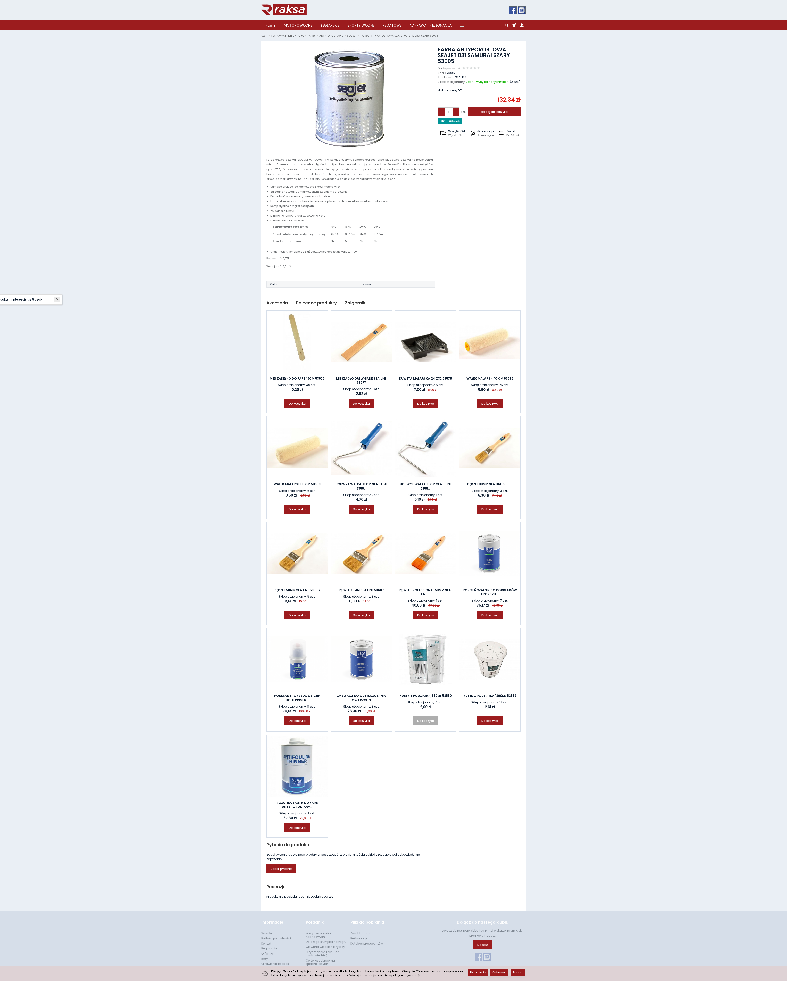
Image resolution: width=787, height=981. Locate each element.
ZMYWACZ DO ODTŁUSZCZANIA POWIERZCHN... (361, 698)
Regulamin (269, 948)
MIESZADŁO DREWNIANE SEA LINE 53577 (361, 380)
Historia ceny (448, 90)
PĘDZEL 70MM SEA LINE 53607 (361, 590)
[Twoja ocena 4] (475, 68)
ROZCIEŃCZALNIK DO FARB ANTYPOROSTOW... (297, 805)
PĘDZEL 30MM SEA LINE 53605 (489, 484)
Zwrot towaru (360, 933)
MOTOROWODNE (298, 25)
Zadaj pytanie (281, 868)
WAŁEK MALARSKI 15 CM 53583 (297, 484)
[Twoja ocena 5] (478, 68)
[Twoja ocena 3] (471, 68)
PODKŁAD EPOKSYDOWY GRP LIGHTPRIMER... (297, 698)
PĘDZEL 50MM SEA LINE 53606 (297, 590)
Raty (264, 959)
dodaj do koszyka (494, 112)
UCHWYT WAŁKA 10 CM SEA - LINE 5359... (361, 486)
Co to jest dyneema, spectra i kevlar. (320, 962)
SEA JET (460, 77)
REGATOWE (392, 25)
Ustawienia (478, 972)
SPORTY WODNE (360, 25)
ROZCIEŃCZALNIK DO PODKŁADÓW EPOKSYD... (490, 592)
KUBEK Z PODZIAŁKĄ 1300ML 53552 (489, 696)
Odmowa (499, 972)
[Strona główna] (284, 9)
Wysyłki (266, 933)
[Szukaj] (507, 25)
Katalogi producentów (366, 943)
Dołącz (482, 944)
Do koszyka (297, 403)
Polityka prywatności (276, 938)
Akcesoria (277, 303)
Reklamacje (358, 938)
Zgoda (517, 972)
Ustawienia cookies (275, 964)
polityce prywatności (406, 975)
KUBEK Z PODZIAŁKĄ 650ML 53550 (426, 696)
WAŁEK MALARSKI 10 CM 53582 (489, 378)
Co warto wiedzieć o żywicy (325, 947)
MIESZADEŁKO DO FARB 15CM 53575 (297, 378)
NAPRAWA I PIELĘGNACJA (431, 25)
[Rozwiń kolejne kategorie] (462, 25)
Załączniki (355, 303)
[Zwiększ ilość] (441, 111)
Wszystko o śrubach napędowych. (320, 935)
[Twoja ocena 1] (464, 68)
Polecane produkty (316, 303)
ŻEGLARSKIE (330, 25)
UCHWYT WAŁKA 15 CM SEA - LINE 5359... (426, 486)
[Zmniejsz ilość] (456, 111)
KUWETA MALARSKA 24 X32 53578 (425, 378)
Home (270, 25)
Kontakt (267, 943)
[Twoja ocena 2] (467, 68)
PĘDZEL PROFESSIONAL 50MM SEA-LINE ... (426, 592)
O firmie (267, 954)
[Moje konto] (522, 25)
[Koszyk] (514, 25)
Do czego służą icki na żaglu (326, 942)
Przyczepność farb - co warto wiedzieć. (322, 953)
